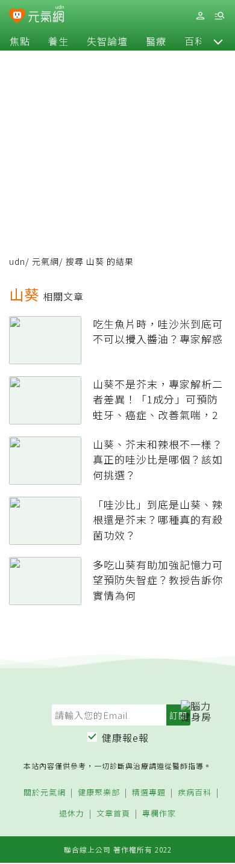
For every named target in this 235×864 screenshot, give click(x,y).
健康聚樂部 (99, 792)
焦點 (20, 41)
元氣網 (45, 261)
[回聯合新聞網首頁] (17, 17)
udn (17, 261)
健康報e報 (125, 738)
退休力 (71, 813)
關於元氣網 (45, 792)
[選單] (219, 16)
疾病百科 (195, 792)
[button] (218, 41)
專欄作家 (159, 813)
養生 (58, 41)
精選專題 (149, 792)
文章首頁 (113, 813)
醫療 (156, 41)
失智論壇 (107, 41)
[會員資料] (200, 16)
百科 (194, 41)
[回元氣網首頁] (46, 15)
